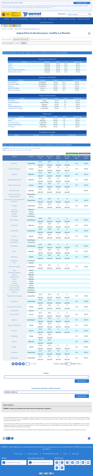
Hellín (10, 66)
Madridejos (11, 100)
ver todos (34, 364)
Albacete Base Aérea (14, 72)
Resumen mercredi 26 (21, 39)
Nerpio (14, 279)
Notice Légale (33, 454)
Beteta (14, 214)
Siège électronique (46, 22)
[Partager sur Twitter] (12, 438)
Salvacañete (14, 310)
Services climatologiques (19, 19)
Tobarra (10, 64)
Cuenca (14, 236)
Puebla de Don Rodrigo (15, 108)
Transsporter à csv (85, 153)
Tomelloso (11, 127)
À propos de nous (35, 19)
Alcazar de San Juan (14, 194)
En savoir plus (53, 19)
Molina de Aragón (13, 84)
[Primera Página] (13, 363)
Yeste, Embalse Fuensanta (16, 70)
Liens (65, 454)
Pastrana (14, 292)
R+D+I (44, 19)
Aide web (75, 454)
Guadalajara (14, 246)
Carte (17, 43)
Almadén (14, 206)
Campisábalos (12, 82)
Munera (14, 275)
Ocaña (14, 281)
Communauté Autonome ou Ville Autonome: (46, 388)
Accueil (4, 29)
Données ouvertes (83, 19)
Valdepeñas (14, 358)
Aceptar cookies (82, 3)
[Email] (3, 439)
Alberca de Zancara (14, 90)
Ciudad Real (14, 231)
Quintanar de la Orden (14, 307)
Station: (46, 373)
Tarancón (14, 331)
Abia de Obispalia (13, 88)
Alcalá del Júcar (14, 190)
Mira (14, 263)
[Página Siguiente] (19, 363)
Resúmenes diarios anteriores (40, 39)
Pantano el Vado (14, 290)
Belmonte (14, 212)
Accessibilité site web (50, 454)
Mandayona (14, 260)
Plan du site (18, 454)
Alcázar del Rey (14, 196)
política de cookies (47, 7)
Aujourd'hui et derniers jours (31, 29)
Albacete (11, 68)
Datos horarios (7, 39)
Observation (18, 29)
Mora (14, 270)
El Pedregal (14, 240)
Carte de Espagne (8, 43)
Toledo (14, 347)
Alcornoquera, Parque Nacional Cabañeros (14, 200)
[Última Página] (23, 363)
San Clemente (14, 314)
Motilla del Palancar (14, 272)
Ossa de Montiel (14, 288)
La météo (6, 19)
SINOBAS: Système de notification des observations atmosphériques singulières (27, 408)
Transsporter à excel (72, 153)
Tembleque (14, 336)
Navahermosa (14, 277)
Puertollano (14, 301)
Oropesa (14, 283)
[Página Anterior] (16, 363)
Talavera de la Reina (14, 325)
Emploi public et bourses (67, 19)
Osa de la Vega (14, 285)
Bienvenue (61, 14)
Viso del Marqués (13, 102)
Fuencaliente (14, 242)
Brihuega (14, 216)
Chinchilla (14, 225)
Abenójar (14, 163)
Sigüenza (11, 86)
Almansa (14, 209)
